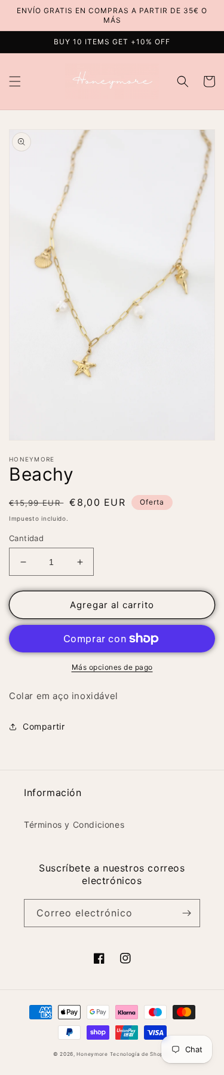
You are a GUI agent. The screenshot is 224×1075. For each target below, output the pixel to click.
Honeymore (92, 1054)
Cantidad (26, 538)
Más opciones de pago (112, 667)
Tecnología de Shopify (140, 1054)
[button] (15, 81)
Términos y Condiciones (74, 824)
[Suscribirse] (186, 913)
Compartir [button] (44, 726)
